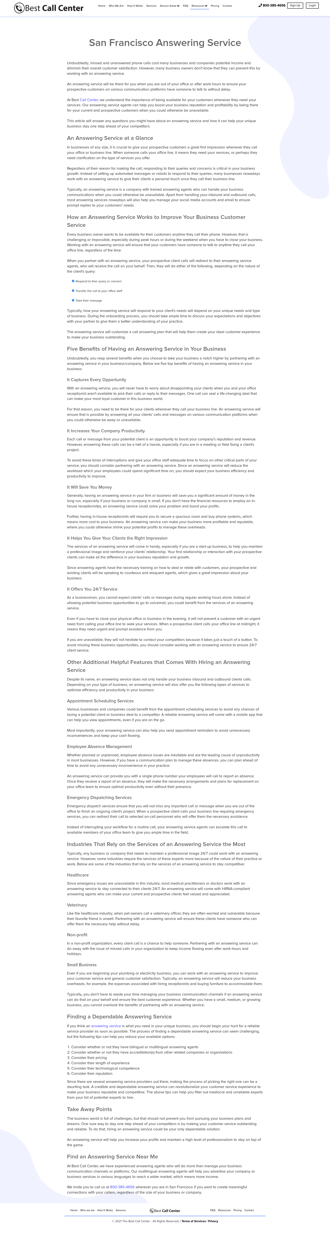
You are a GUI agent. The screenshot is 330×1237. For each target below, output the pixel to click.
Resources (224, 1210)
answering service (106, 1026)
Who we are (87, 1210)
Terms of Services (194, 1221)
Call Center (89, 100)
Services (121, 1210)
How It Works (105, 1210)
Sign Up (295, 5)
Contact (249, 1210)
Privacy (213, 1221)
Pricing (237, 1210)
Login (312, 5)
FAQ (212, 1210)
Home (74, 1210)
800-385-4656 (274, 5)
